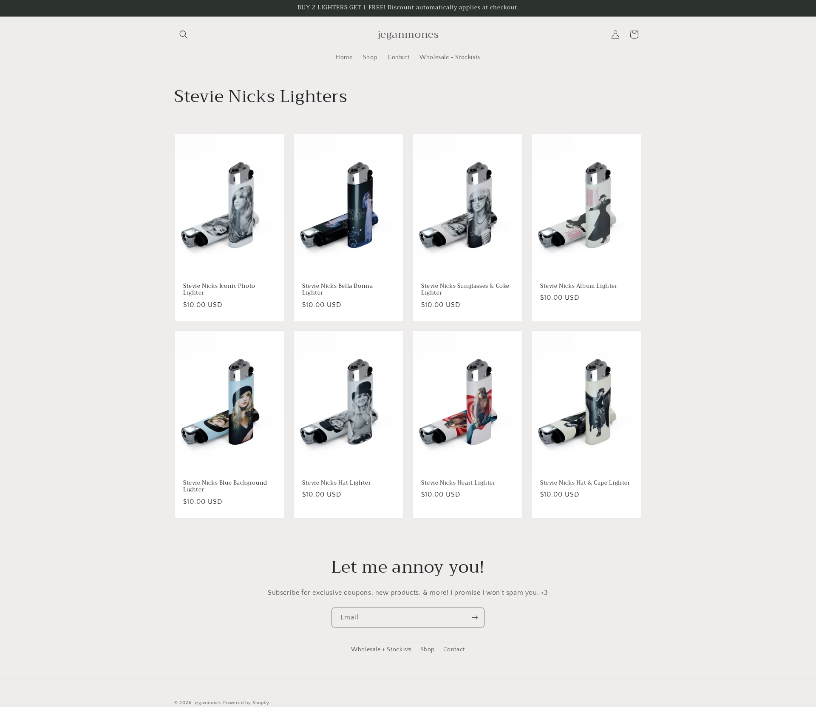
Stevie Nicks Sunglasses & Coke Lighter (465, 289)
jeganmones (208, 702)
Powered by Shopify (246, 702)
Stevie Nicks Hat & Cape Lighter (585, 482)
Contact (454, 649)
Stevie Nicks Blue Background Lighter (225, 486)
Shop (427, 649)
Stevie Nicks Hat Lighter (336, 482)
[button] (183, 34)
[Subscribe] (474, 617)
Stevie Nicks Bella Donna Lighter (337, 289)
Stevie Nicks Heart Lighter (458, 482)
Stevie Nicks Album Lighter (579, 286)
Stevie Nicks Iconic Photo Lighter (219, 289)
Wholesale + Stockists (381, 649)
